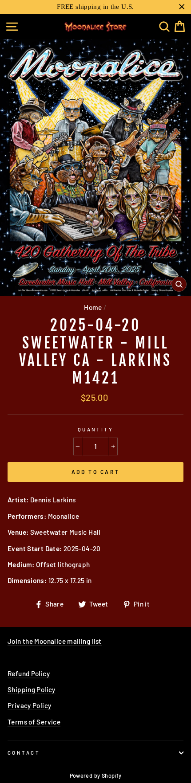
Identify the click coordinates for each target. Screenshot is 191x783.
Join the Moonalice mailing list (55, 641)
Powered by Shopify (96, 775)
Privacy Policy (29, 705)
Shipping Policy (32, 689)
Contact (24, 753)
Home (93, 307)
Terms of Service (34, 722)
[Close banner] (182, 7)
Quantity (96, 429)
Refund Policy (29, 673)
